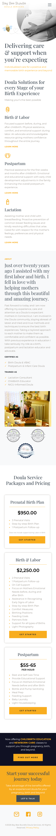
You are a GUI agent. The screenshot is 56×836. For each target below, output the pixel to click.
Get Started (27, 540)
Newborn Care (24, 742)
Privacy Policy (32, 828)
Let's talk (28, 798)
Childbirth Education (36, 739)
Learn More (11, 147)
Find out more (28, 757)
